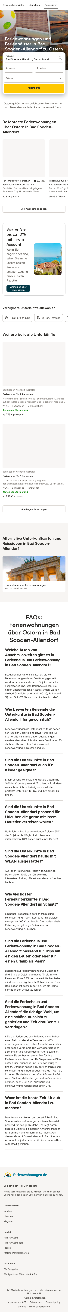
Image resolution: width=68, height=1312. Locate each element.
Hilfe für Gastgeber (13, 1242)
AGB (24, 1302)
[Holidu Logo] (0, 5)
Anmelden (34, 5)
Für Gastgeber (11, 1269)
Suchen (34, 88)
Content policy (53, 1302)
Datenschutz (36, 1302)
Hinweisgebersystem (39, 1306)
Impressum (13, 1302)
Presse (7, 1247)
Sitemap (22, 1306)
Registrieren (51, 5)
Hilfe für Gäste (11, 1237)
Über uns (8, 1216)
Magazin (8, 1221)
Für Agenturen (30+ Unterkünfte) (20, 1274)
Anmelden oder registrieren (18, 288)
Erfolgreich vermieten (13, 5)
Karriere (8, 1211)
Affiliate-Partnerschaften (16, 1252)
